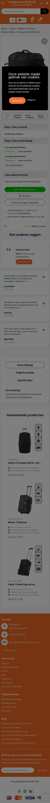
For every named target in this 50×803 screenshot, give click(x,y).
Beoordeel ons (24, 261)
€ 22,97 (15, 537)
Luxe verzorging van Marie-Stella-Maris (18, 743)
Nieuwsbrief (6, 678)
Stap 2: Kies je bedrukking (18, 140)
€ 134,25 (16, 474)
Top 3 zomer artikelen (11, 727)
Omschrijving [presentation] (25, 365)
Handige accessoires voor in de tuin (16, 723)
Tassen (12, 28)
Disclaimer (6, 711)
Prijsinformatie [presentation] (25, 372)
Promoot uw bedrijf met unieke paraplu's (19, 735)
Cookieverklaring (8, 703)
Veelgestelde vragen (10, 667)
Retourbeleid (7, 682)
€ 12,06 (15, 599)
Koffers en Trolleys (26, 28)
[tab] (24, 365)
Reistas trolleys (8, 32)
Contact (4, 671)
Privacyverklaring (9, 707)
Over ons (5, 663)
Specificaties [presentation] (24, 380)
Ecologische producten (11, 739)
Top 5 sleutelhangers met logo (14, 731)
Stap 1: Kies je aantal (15, 127)
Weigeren (31, 100)
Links (3, 675)
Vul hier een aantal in (13, 134)
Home (4, 28)
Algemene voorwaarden (11, 699)
